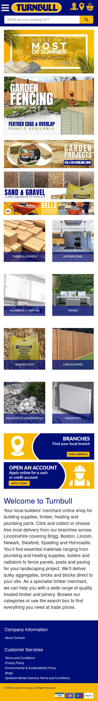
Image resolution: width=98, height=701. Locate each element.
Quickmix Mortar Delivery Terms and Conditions (37, 678)
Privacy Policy (14, 663)
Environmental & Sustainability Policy (30, 668)
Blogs (9, 673)
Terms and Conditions (20, 658)
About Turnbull (15, 637)
